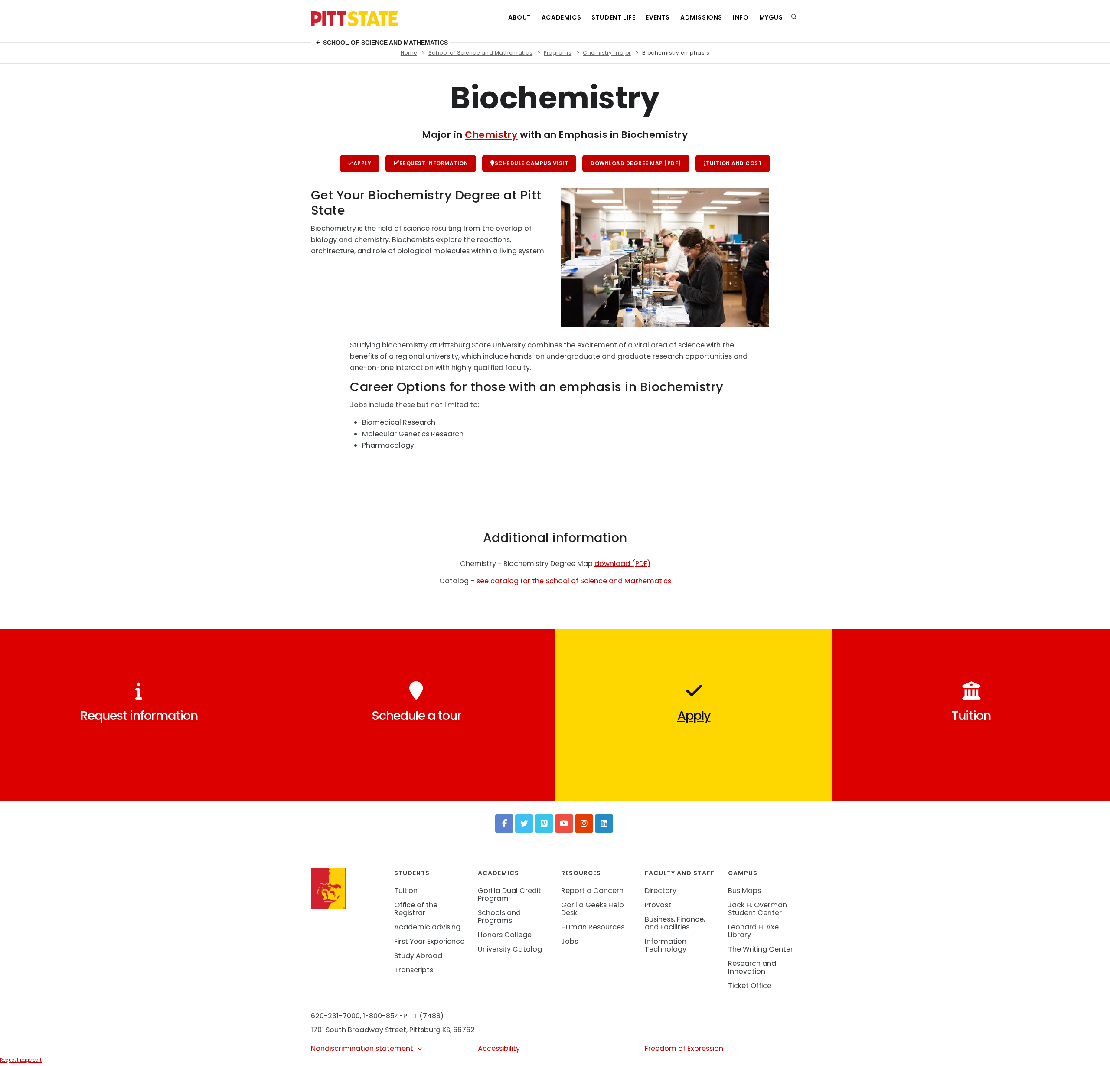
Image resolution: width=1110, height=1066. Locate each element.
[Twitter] (524, 823)
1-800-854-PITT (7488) (403, 1016)
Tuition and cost (734, 163)
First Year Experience (429, 941)
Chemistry (491, 134)
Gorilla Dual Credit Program (509, 894)
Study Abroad (418, 956)
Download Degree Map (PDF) (636, 163)
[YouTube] (564, 823)
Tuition (406, 891)
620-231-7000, (336, 1016)
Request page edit (21, 1060)
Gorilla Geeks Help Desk (592, 909)
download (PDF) (622, 564)
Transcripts (413, 970)
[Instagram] (584, 823)
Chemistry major (607, 52)
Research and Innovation (752, 967)
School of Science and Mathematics (384, 42)
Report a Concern (592, 891)
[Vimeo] (544, 823)
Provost (658, 905)
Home (409, 52)
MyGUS (771, 17)
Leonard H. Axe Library (753, 931)
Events (658, 17)
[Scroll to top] (1090, 1050)
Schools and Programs (499, 916)
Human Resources (592, 927)
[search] (794, 17)
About (519, 17)
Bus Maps (744, 891)
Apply (362, 163)
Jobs (569, 941)
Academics (561, 17)
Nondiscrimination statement (362, 1048)
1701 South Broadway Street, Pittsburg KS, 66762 (393, 1030)
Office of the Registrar (415, 909)
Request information (433, 163)
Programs (557, 52)
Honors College (505, 935)
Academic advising (427, 927)
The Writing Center (760, 949)
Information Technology (665, 945)
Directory (660, 891)
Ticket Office (749, 986)
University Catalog (510, 949)
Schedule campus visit (531, 163)
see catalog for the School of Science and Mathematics (574, 581)
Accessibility (499, 1048)
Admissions (701, 17)
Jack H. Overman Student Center (757, 909)
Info (740, 17)
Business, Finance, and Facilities (675, 923)
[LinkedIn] (604, 823)
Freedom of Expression (684, 1048)
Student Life (613, 17)
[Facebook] (504, 823)
